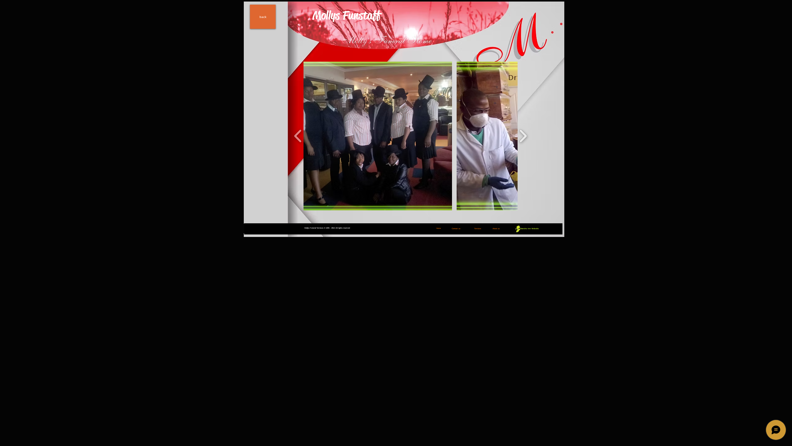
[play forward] (523, 136)
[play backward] (298, 136)
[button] (377, 136)
